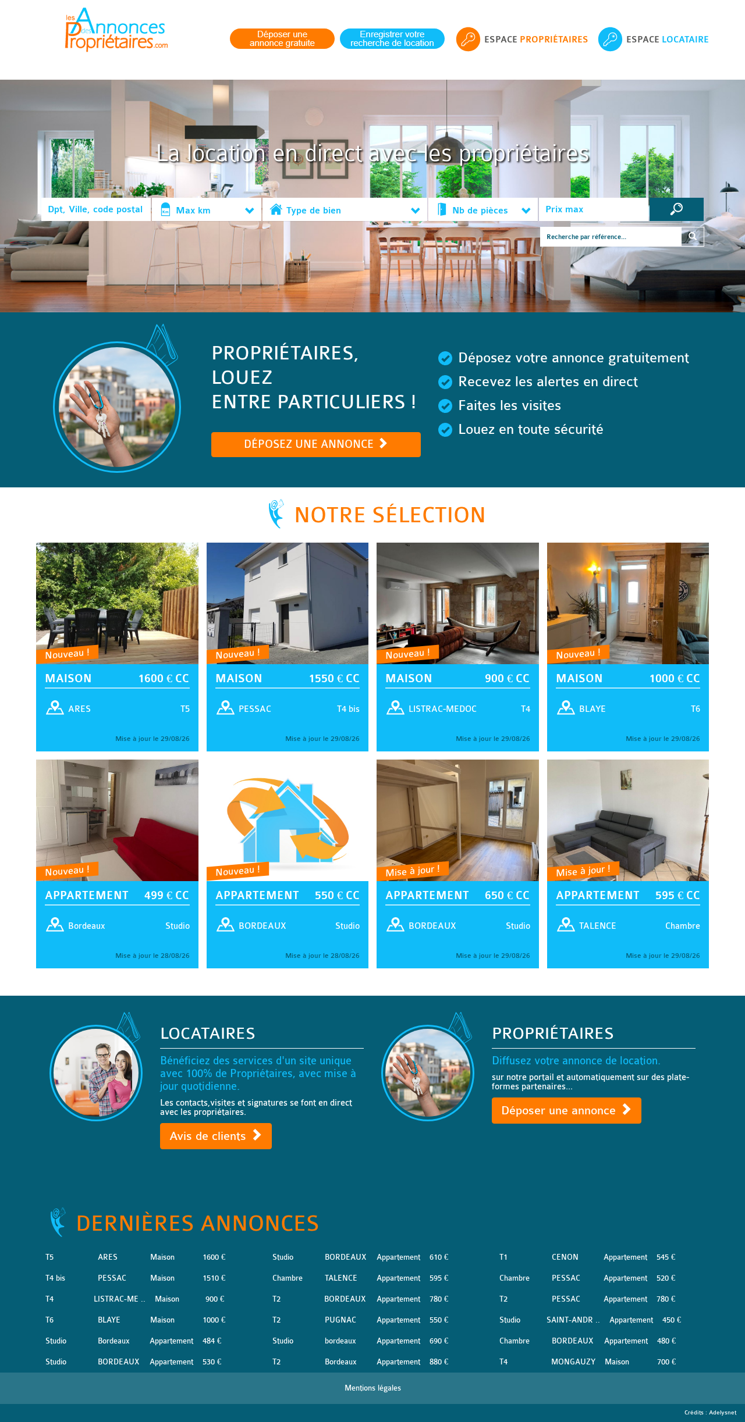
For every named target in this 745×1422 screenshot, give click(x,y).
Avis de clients (209, 1136)
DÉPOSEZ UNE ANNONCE (310, 444)
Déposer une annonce (560, 1110)
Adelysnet (722, 1412)
